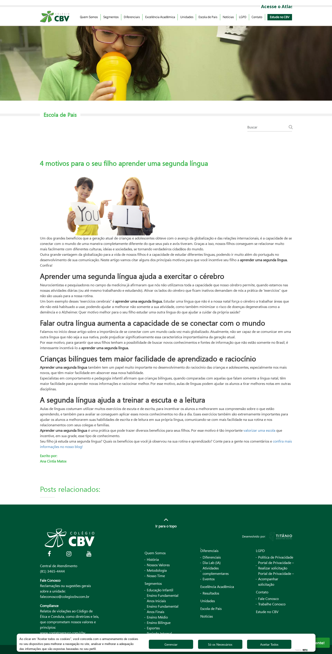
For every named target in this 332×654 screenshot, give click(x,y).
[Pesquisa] (290, 127)
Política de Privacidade (275, 557)
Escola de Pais (208, 17)
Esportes (153, 628)
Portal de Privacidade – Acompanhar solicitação (276, 579)
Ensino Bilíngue (159, 622)
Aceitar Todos (269, 644)
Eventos (209, 578)
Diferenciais (132, 17)
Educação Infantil (160, 590)
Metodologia (157, 570)
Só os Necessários (220, 644)
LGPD (242, 17)
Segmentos (111, 17)
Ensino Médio (157, 617)
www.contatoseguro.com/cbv (62, 632)
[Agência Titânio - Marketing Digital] (280, 536)
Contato (257, 17)
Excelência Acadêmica (160, 17)
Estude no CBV (280, 17)
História (153, 559)
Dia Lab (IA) (212, 562)
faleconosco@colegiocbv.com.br (64, 596)
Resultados (211, 593)
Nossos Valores (158, 564)
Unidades (186, 17)
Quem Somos (89, 17)
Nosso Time (156, 575)
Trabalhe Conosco (271, 604)
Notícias (228, 17)
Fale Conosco (268, 598)
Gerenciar (171, 644)
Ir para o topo (166, 526)
